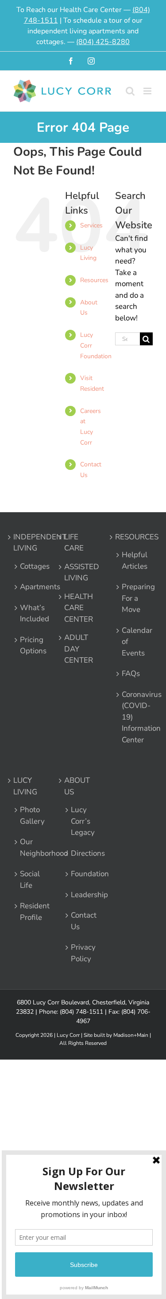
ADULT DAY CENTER (78, 648)
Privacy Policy (79, 953)
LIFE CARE (74, 543)
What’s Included (28, 613)
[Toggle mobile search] (130, 91)
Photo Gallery (28, 815)
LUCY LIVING (25, 786)
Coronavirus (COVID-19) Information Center (130, 717)
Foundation (79, 874)
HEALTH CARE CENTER (78, 607)
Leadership (79, 895)
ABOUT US (77, 786)
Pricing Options (28, 645)
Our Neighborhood (28, 847)
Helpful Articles (130, 560)
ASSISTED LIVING (79, 572)
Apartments (28, 587)
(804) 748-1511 (81, 1012)
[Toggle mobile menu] (148, 91)
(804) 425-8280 (103, 42)
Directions (79, 853)
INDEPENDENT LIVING (28, 543)
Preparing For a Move (130, 598)
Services (91, 225)
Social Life (28, 879)
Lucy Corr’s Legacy (79, 821)
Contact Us (79, 921)
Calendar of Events (130, 641)
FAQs (130, 673)
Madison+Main (130, 1035)
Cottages (28, 566)
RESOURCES (130, 537)
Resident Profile (28, 912)
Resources (94, 280)
